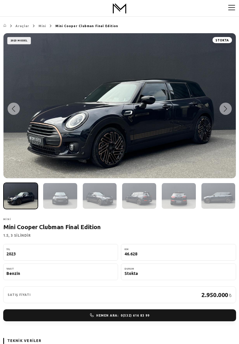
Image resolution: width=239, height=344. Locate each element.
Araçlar (22, 26)
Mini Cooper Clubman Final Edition (86, 26)
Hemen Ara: (123, 315)
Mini (42, 26)
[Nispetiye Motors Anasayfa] (119, 8)
